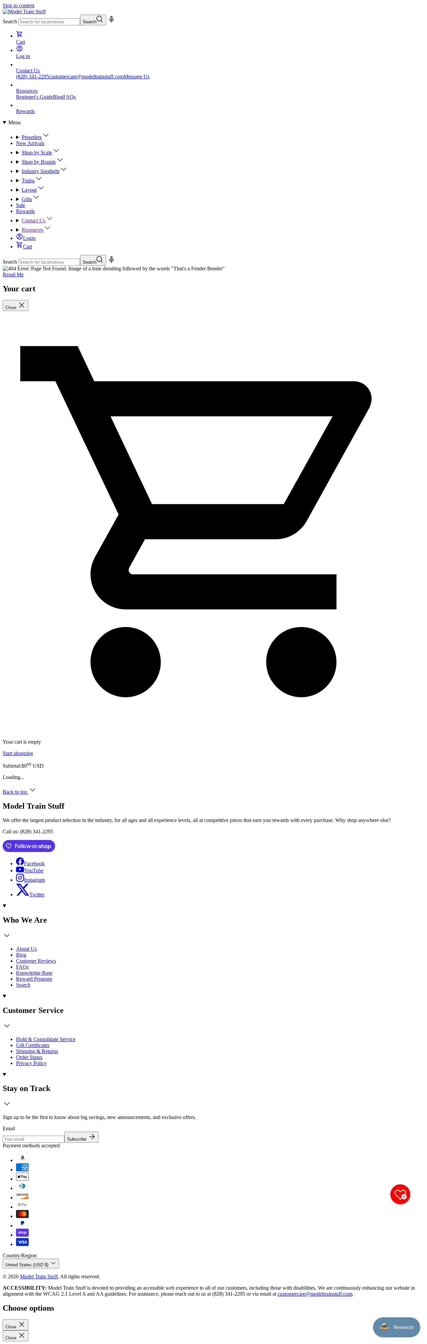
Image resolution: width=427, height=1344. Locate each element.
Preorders (32, 137)
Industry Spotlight (40, 171)
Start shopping (18, 753)
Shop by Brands (39, 162)
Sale (20, 205)
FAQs (69, 97)
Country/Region (20, 1255)
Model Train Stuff (39, 1276)
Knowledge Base (34, 973)
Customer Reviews (36, 961)
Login (29, 238)
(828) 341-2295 (32, 76)
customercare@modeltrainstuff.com (86, 76)
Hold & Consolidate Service (45, 1039)
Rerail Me (13, 274)
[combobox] (49, 21)
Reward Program (34, 979)
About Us (26, 949)
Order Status (29, 1057)
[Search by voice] (111, 21)
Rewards (25, 211)
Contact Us (33, 220)
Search (10, 21)
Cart (27, 246)
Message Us (136, 76)
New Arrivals (30, 143)
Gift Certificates (32, 1045)
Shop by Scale (37, 152)
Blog (58, 97)
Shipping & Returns (37, 1051)
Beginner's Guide (34, 97)
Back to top (15, 792)
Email (9, 1128)
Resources (32, 230)
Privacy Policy (31, 1063)
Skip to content (18, 5)
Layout (29, 190)
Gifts (27, 199)
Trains (28, 180)
